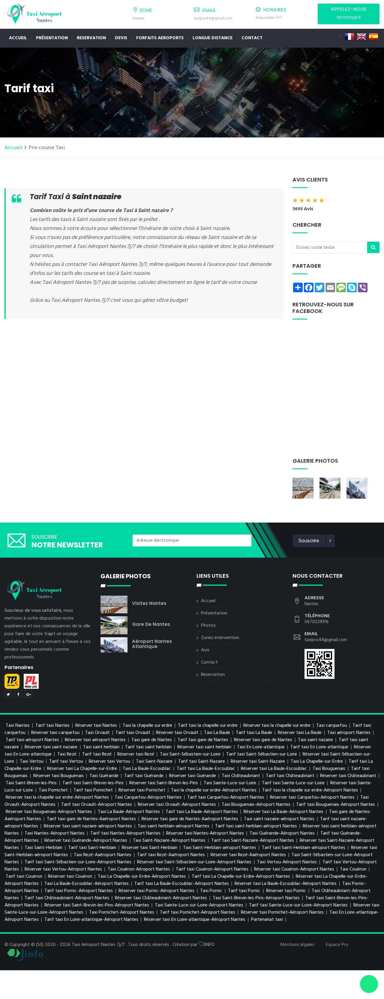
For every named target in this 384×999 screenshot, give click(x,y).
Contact (252, 38)
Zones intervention (220, 638)
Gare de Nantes (151, 624)
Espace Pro (337, 945)
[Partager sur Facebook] (18, 693)
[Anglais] (361, 36)
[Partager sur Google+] (28, 693)
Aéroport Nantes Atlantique (152, 644)
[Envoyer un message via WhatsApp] (369, 984)
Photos (208, 625)
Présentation (52, 38)
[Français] (349, 36)
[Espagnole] (373, 36)
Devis (121, 38)
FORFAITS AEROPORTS (160, 38)
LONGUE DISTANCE (212, 38)
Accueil (18, 38)
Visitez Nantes (149, 603)
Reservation (91, 38)
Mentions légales (297, 945)
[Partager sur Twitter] (8, 693)
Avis (205, 650)
